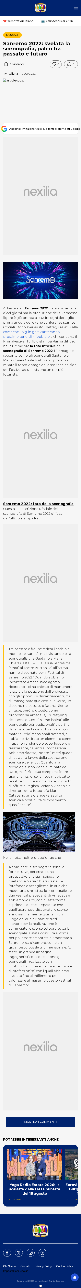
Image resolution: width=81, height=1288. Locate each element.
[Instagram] (28, 1250)
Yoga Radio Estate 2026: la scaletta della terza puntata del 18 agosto (34, 1189)
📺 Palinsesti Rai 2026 (57, 21)
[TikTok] (40, 1250)
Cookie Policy (64, 1266)
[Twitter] (16, 1250)
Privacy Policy (43, 1266)
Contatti (25, 1266)
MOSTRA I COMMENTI (40, 1121)
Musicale (12, 34)
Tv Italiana (10, 73)
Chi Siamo (9, 1266)
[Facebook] (4, 1250)
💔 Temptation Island (18, 21)
